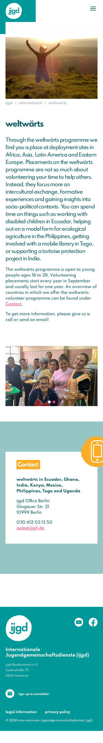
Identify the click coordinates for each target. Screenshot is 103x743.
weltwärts (57, 103)
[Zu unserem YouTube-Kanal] (78, 622)
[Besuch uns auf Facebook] (93, 622)
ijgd (9, 103)
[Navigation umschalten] (93, 8)
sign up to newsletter (33, 694)
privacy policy (57, 712)
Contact (13, 304)
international (30, 103)
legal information (21, 712)
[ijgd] (13, 11)
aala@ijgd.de (30, 528)
